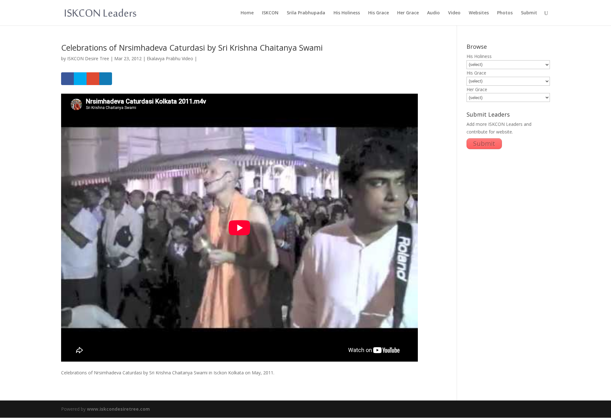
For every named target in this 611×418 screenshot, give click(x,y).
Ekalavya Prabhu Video (170, 58)
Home (247, 13)
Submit (529, 13)
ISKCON (270, 13)
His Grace (378, 13)
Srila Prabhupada (306, 13)
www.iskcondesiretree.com (118, 409)
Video (454, 13)
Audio (433, 13)
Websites (479, 13)
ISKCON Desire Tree (88, 58)
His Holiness (347, 13)
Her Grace (408, 13)
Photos (505, 13)
